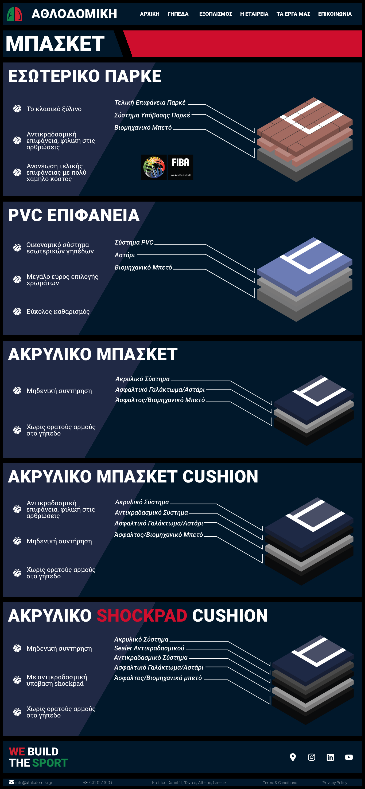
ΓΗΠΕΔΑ (178, 14)
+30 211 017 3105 (97, 782)
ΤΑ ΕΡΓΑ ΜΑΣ (293, 14)
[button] (179, 14)
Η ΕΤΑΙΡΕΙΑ (254, 14)
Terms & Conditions (280, 782)
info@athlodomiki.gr (33, 782)
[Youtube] (349, 757)
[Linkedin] (330, 757)
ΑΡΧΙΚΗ (150, 14)
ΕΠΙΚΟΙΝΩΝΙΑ (335, 14)
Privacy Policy (335, 782)
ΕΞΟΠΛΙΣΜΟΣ (215, 14)
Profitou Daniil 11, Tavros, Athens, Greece (189, 782)
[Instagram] (312, 757)
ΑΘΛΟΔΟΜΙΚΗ (74, 13)
